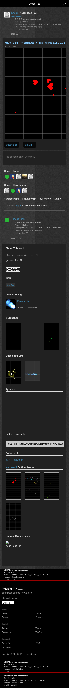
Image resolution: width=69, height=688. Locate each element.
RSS (37, 643)
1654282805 (18, 219)
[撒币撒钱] (13, 336)
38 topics (21, 307)
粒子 (8, 460)
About (4, 613)
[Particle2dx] (11, 304)
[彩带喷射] (51, 486)
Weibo (38, 628)
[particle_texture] (32, 371)
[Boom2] (13, 372)
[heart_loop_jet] (13, 486)
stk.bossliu (16, 16)
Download (11, 144)
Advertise (6, 643)
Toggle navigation (4, 3)
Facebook (6, 632)
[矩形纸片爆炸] (13, 516)
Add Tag (10, 285)
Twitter (5, 628)
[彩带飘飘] (32, 486)
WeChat (39, 632)
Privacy (39, 617)
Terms (38, 613)
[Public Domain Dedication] (13, 271)
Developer (6, 647)
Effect (14, 12)
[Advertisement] (22, 411)
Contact (5, 617)
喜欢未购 (18, 460)
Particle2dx (23, 301)
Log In (18, 205)
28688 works (32, 307)
